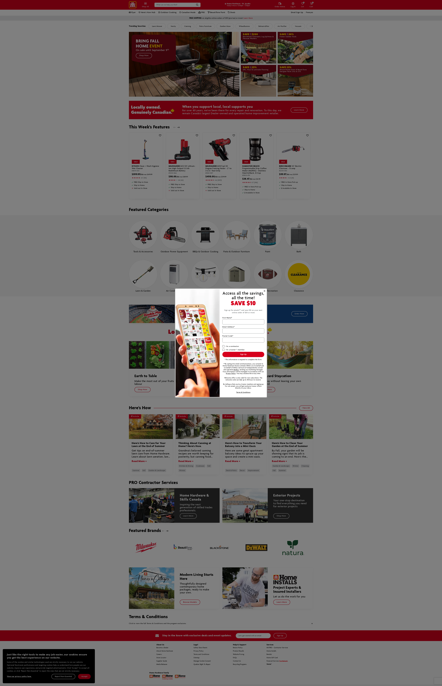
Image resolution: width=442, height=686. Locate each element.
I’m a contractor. (232, 346)
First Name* (227, 318)
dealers (236, 370)
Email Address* (228, 327)
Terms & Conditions (243, 392)
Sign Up (243, 354)
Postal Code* (227, 336)
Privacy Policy (231, 374)
